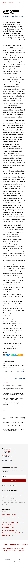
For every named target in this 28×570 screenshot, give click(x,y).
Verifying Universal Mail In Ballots (10, 498)
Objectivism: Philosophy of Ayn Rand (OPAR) (13, 522)
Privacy (22, 548)
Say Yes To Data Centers (8, 497)
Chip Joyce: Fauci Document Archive (11, 500)
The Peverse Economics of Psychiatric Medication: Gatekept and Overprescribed (13, 394)
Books (9, 550)
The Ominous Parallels (8, 527)
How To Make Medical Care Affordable (13, 385)
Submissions (9, 548)
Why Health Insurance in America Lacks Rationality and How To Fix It (13, 398)
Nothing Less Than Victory (9, 514)
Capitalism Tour (6, 451)
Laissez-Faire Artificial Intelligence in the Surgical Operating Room (13, 389)
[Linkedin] (7, 355)
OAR (3, 519)
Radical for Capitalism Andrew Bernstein (12, 517)
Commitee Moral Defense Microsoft (11, 532)
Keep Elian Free (6, 535)
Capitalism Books (6, 459)
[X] (4, 355)
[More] (22, 355)
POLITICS (5, 382)
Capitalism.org (5, 511)
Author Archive (19, 378)
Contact (5, 550)
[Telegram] (14, 355)
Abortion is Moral (6, 524)
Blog (20, 550)
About (4, 548)
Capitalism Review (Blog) (8, 463)
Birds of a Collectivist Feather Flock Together (12, 495)
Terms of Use (16, 548)
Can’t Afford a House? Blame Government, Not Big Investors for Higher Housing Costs (14, 418)
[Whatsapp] (12, 355)
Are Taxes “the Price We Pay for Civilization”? (11, 403)
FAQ (23, 550)
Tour (14, 552)
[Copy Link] (19, 355)
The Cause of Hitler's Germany (10, 530)
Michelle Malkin (10, 16)
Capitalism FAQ (6, 455)
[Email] (17, 355)
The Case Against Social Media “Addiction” (14, 425)
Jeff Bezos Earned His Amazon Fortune (13, 414)
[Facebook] (9, 355)
